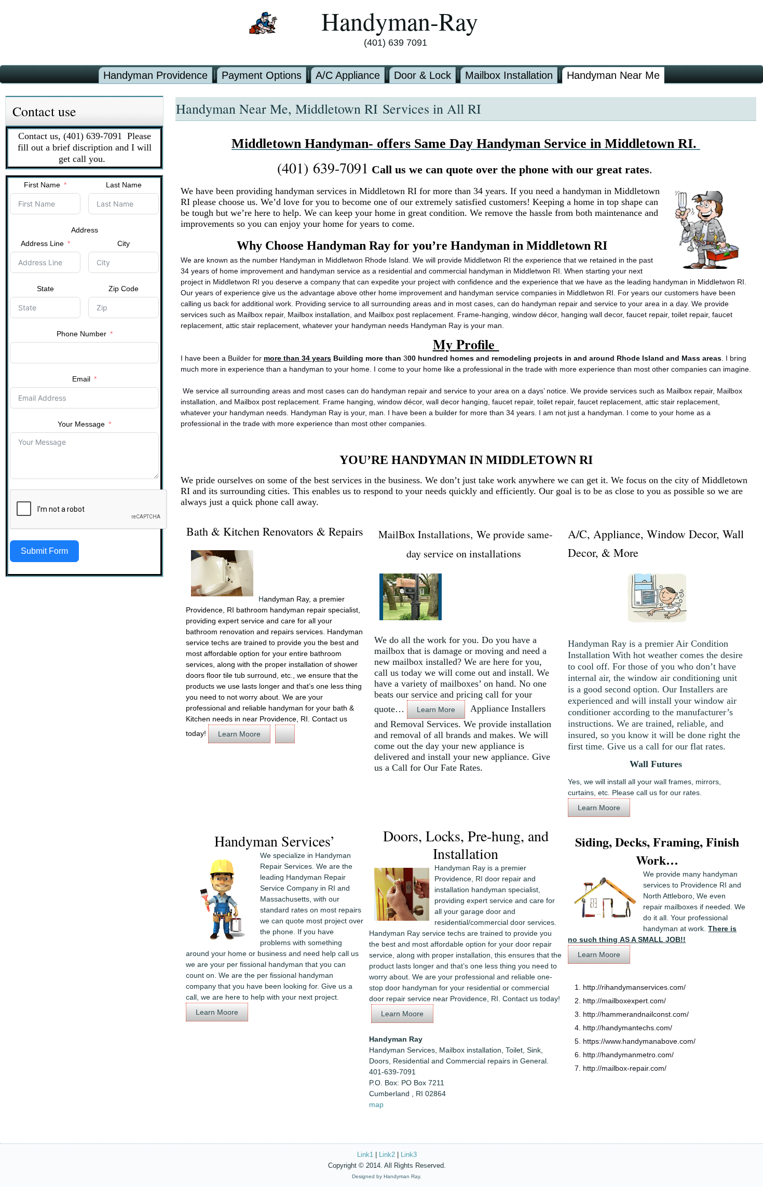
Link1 (365, 1154)
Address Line (43, 243)
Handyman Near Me (613, 75)
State (45, 288)
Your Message (81, 424)
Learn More (436, 709)
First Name (42, 185)
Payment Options (262, 75)
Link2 (387, 1154)
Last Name (124, 185)
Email (81, 379)
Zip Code (123, 288)
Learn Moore (239, 734)
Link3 (409, 1154)
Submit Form (44, 551)
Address (84, 230)
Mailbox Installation (509, 75)
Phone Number (81, 334)
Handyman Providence (155, 75)
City (123, 243)
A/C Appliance (348, 75)
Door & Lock (422, 75)
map (376, 1104)
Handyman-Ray (399, 20)
